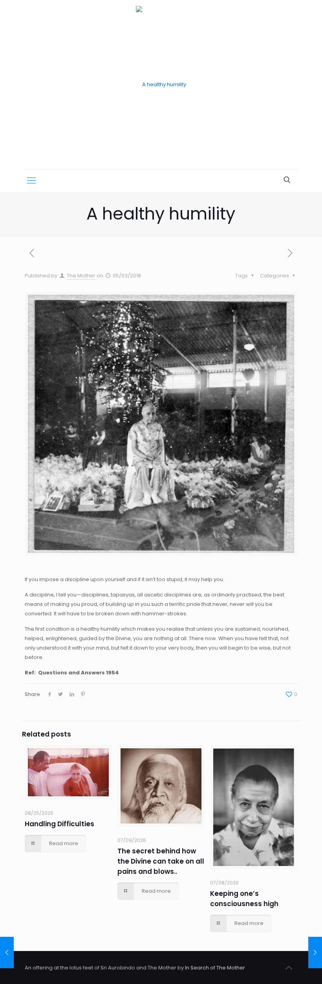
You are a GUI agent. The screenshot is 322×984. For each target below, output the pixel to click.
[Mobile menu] (31, 180)
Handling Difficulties (59, 824)
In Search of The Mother (215, 967)
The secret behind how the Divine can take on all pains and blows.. (160, 861)
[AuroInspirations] (161, 84)
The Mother (81, 275)
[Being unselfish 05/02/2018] (7, 952)
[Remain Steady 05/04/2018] (315, 952)
